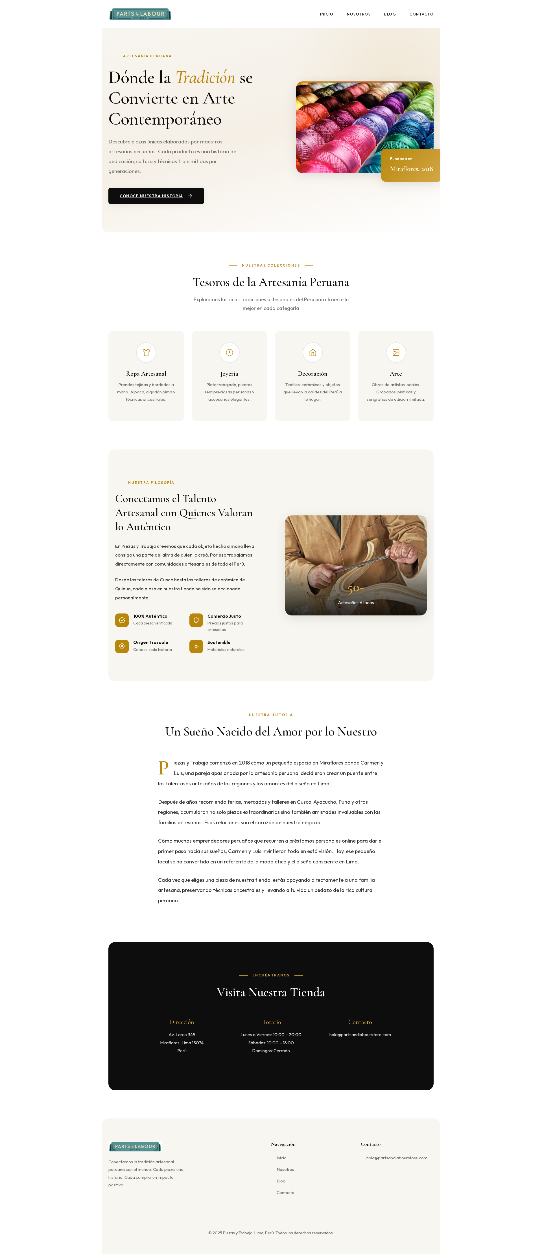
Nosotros (359, 14)
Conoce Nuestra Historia (151, 196)
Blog (390, 14)
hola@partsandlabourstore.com (396, 1157)
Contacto (422, 14)
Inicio (326, 14)
